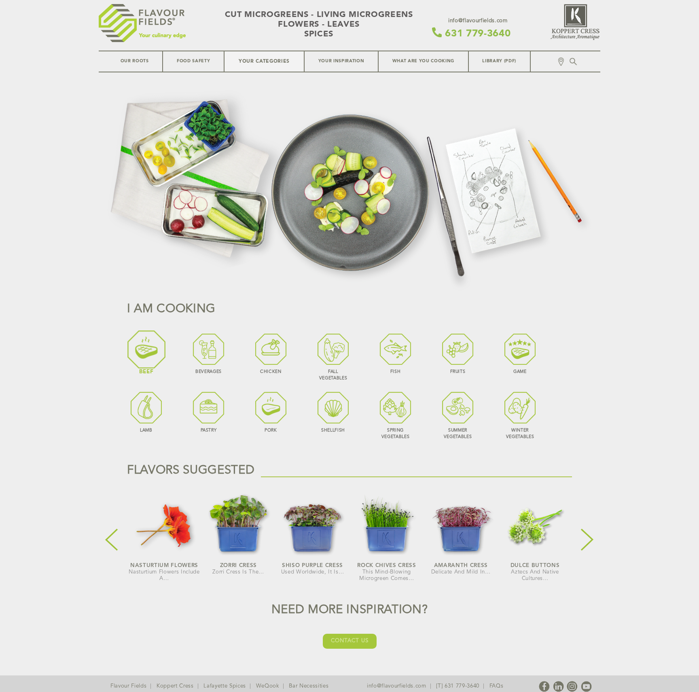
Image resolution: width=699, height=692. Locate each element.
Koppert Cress (175, 686)
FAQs (496, 686)
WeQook (267, 686)
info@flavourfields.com (396, 686)
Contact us (350, 640)
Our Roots (135, 61)
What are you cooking (423, 61)
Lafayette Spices (224, 686)
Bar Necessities (308, 686)
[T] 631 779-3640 (457, 686)
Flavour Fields (128, 686)
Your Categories (264, 61)
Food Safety (193, 61)
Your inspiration (341, 61)
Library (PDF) (499, 61)
